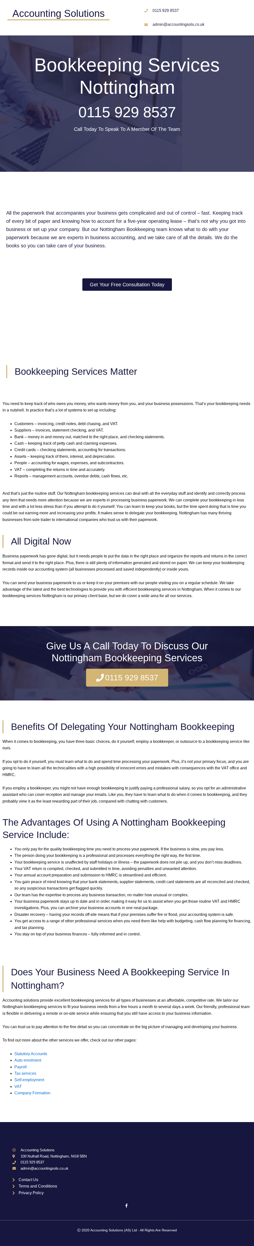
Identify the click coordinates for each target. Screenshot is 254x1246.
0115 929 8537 (127, 112)
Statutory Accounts (30, 1054)
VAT (18, 1086)
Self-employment (29, 1080)
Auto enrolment (27, 1060)
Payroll (20, 1067)
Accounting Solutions (58, 13)
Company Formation (32, 1093)
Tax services (25, 1073)
